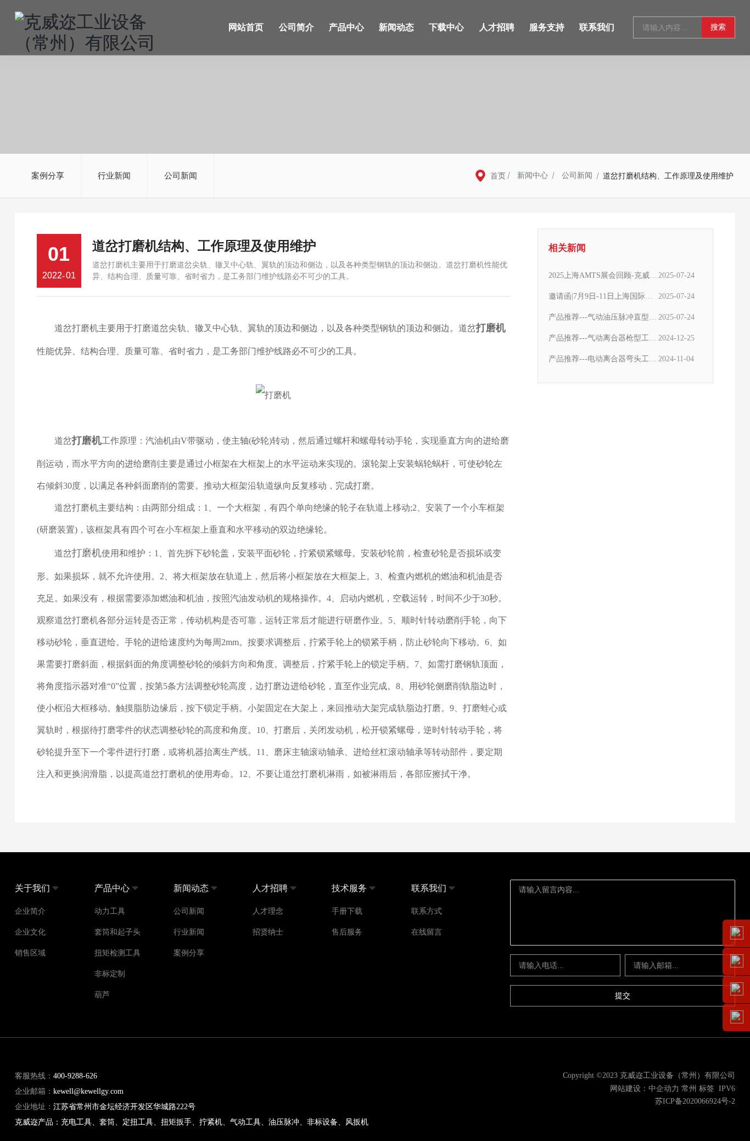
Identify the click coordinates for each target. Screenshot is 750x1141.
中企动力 (663, 1088)
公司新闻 (180, 175)
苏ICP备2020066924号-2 (695, 1101)
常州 (689, 1088)
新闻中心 (532, 175)
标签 (706, 1088)
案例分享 (47, 175)
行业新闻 (114, 175)
